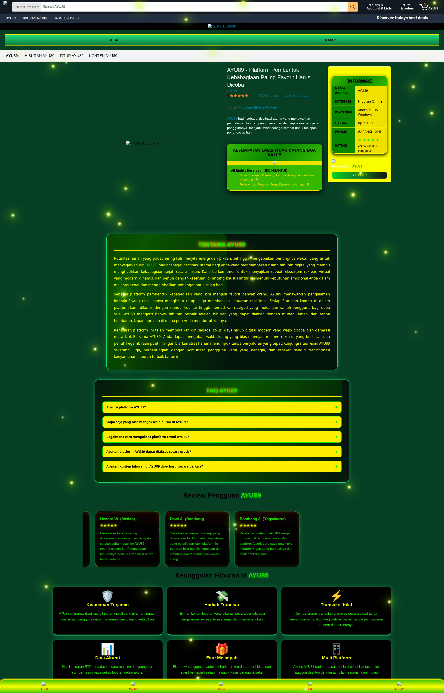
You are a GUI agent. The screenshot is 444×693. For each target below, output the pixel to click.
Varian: (233, 107)
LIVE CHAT (400, 688)
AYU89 (11, 18)
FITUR (44, 688)
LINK (311, 688)
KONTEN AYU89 (67, 18)
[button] (240, 95)
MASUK (331, 40)
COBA (113, 40)
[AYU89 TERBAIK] (222, 26)
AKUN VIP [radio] (359, 175)
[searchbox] (194, 7)
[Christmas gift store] (398, 18)
